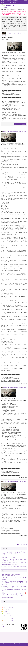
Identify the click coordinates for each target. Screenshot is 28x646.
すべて (5, 605)
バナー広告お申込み (5, 7)
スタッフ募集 (7, 613)
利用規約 (2, 643)
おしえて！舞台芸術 (8, 607)
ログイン (9, 2)
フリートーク (7, 609)
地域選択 (2, 2)
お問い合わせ (20, 643)
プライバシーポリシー (9, 643)
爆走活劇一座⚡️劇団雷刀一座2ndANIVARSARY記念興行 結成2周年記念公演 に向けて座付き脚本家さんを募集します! (14, 583)
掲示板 (5, 9)
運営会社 (15, 643)
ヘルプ (25, 643)
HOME (2, 9)
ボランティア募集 (8, 616)
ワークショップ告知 (8, 620)
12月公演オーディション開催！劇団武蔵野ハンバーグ (14, 566)
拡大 (4, 626)
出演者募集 (6, 611)
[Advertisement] (14, 638)
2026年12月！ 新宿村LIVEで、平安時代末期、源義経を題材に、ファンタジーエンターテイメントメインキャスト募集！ (14, 553)
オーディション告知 (8, 618)
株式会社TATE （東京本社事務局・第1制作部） (14, 131)
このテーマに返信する (20, 124)
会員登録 (14, 2)
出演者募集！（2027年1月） (8, 557)
